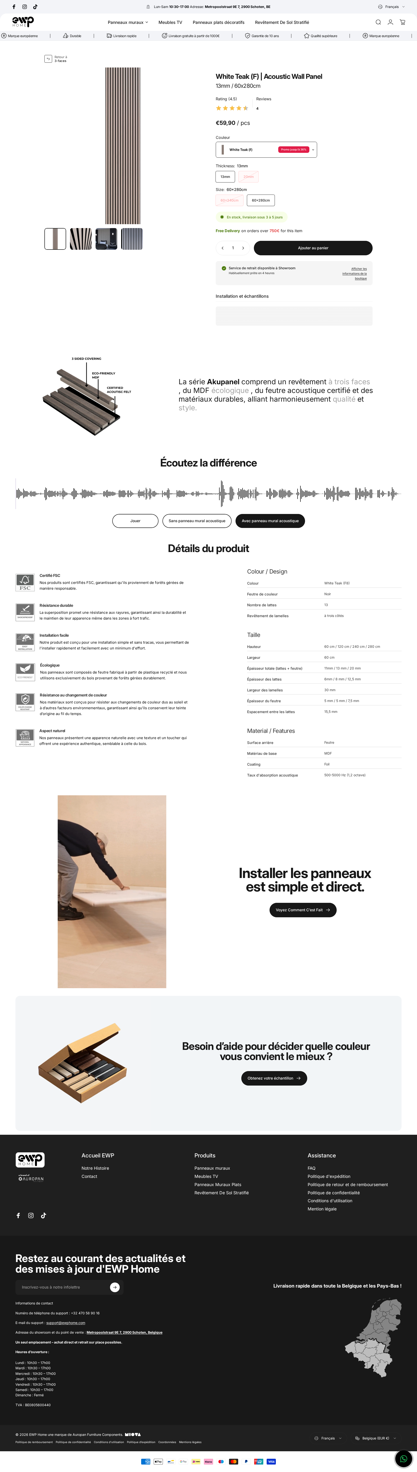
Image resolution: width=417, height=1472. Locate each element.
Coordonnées (167, 1442)
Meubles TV (206, 1176)
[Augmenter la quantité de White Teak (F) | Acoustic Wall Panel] (244, 248)
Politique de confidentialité (334, 1192)
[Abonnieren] (115, 1287)
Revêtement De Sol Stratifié (222, 1192)
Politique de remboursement (34, 1442)
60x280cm (261, 200)
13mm (225, 177)
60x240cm (229, 200)
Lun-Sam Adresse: (212, 7)
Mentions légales (190, 1442)
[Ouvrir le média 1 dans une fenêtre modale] (122, 146)
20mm (248, 177)
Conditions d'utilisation (330, 1200)
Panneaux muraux (212, 1168)
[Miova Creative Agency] (133, 1434)
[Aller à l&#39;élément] (55, 239)
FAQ (311, 1168)
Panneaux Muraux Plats (218, 1184)
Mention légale (322, 1208)
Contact (89, 1176)
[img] (232, 108)
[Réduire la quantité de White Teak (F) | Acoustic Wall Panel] (221, 248)
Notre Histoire (95, 1168)
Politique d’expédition (141, 1442)
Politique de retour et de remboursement (348, 1184)
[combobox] (391, 7)
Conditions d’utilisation (109, 1442)
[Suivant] (188, 146)
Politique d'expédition (329, 1176)
